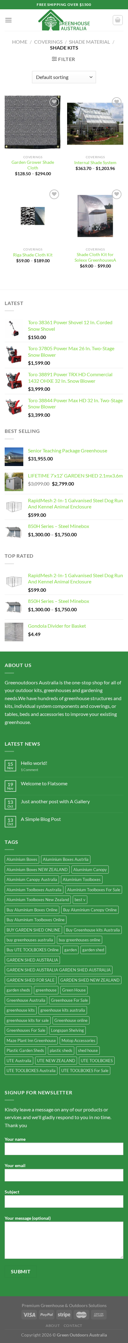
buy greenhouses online (79, 939)
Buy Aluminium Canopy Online (90, 909)
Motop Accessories (78, 1040)
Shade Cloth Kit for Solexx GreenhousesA (95, 257)
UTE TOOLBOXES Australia (31, 1070)
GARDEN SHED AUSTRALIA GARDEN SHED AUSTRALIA (59, 969)
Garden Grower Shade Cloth (32, 165)
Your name (15, 1139)
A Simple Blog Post (41, 819)
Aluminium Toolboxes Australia (34, 889)
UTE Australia (19, 1060)
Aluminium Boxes (22, 859)
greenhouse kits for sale (28, 1020)
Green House (74, 990)
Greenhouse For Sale (69, 1000)
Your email (15, 1165)
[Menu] (8, 20)
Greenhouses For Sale (26, 1030)
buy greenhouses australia (30, 939)
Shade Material (89, 42)
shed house (88, 1050)
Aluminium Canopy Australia (32, 879)
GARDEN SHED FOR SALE (31, 980)
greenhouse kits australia (62, 1010)
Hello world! (34, 763)
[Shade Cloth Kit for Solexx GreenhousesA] (95, 216)
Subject (12, 1191)
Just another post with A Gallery (55, 801)
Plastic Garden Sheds (25, 1050)
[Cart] (118, 20)
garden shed (93, 949)
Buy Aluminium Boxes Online (32, 909)
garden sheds (18, 990)
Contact (73, 1325)
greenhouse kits (21, 1010)
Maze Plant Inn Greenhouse (31, 1040)
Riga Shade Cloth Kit (33, 254)
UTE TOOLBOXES (97, 1060)
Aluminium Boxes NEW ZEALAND (37, 869)
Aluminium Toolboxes (82, 879)
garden (70, 949)
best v (80, 899)
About (53, 1325)
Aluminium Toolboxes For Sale (93, 889)
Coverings (48, 42)
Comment (29, 770)
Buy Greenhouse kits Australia (93, 929)
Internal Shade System (95, 162)
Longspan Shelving (67, 1030)
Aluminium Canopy (90, 869)
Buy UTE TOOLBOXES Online (33, 949)
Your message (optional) (28, 1218)
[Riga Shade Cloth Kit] (33, 216)
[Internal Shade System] (95, 124)
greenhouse (46, 990)
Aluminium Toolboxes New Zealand (38, 899)
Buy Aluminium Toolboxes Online (36, 919)
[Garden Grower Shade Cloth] (33, 124)
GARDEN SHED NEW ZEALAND (90, 980)
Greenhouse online (71, 1020)
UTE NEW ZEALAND (56, 1060)
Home (19, 42)
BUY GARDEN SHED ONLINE (33, 929)
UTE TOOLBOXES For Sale (84, 1070)
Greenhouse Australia (26, 1000)
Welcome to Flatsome (44, 783)
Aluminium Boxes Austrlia (66, 859)
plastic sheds (61, 1050)
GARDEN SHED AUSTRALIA (32, 959)
